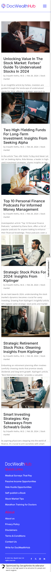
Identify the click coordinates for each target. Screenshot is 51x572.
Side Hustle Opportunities (18, 487)
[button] (48, 268)
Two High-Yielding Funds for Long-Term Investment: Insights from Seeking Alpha (25, 136)
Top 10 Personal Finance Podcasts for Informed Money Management (24, 205)
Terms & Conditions (15, 535)
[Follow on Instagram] (40, 558)
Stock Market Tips (14, 498)
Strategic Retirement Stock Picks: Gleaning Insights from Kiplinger (22, 347)
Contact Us (11, 541)
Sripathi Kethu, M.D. (15, 75)
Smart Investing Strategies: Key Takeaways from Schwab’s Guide (17, 420)
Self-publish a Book (15, 493)
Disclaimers (11, 530)
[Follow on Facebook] (31, 558)
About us (10, 518)
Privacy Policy (12, 524)
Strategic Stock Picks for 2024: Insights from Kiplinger (24, 276)
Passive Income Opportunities (20, 481)
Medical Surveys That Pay (18, 475)
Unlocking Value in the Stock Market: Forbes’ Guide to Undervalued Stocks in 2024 (23, 65)
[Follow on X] (35, 558)
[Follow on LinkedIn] (44, 558)
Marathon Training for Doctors (21, 504)
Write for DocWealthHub (17, 547)
